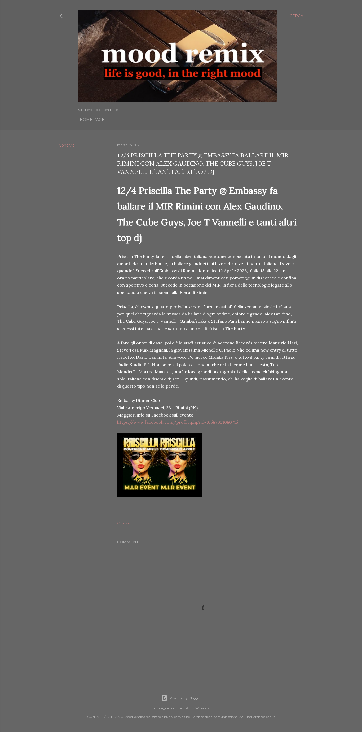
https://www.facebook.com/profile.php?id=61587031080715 (177, 422)
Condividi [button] (67, 145)
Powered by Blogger (185, 698)
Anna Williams (197, 708)
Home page (92, 119)
